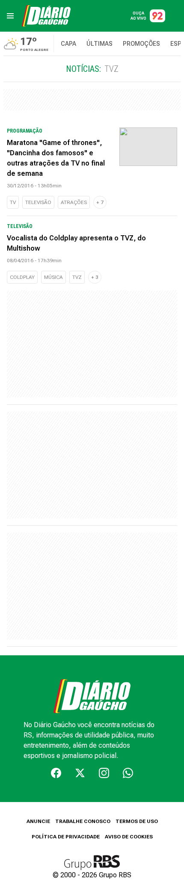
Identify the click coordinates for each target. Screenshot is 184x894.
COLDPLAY (22, 277)
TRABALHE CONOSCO (82, 821)
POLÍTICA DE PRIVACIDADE (66, 837)
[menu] (10, 16)
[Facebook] (56, 773)
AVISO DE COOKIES (129, 837)
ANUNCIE (38, 821)
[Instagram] (104, 773)
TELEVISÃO (38, 202)
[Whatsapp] (128, 773)
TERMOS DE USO (137, 821)
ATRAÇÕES (74, 202)
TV (13, 202)
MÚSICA (53, 277)
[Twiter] (80, 773)
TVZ (77, 277)
